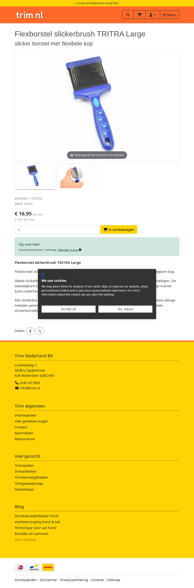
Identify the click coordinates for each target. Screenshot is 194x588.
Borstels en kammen (31, 533)
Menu (171, 14)
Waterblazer (24, 489)
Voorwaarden (26, 415)
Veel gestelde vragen (31, 421)
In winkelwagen (120, 229)
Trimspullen (24, 465)
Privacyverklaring (74, 579)
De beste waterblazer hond (36, 515)
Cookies (97, 579)
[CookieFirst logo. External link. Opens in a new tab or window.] (43, 275)
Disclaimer (48, 579)
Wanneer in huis (68, 249)
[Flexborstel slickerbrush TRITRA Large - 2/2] (76, 177)
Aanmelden (24, 433)
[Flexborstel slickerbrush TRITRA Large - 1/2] (34, 177)
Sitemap (113, 579)
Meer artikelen (26, 539)
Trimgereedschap (29, 483)
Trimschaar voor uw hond (35, 527)
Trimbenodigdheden (31, 477)
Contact (21, 427)
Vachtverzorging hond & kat (37, 521)
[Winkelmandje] (139, 14)
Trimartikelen (25, 471)
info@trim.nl (30, 388)
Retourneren (25, 438)
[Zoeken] (128, 14)
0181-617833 (29, 382)
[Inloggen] (152, 14)
